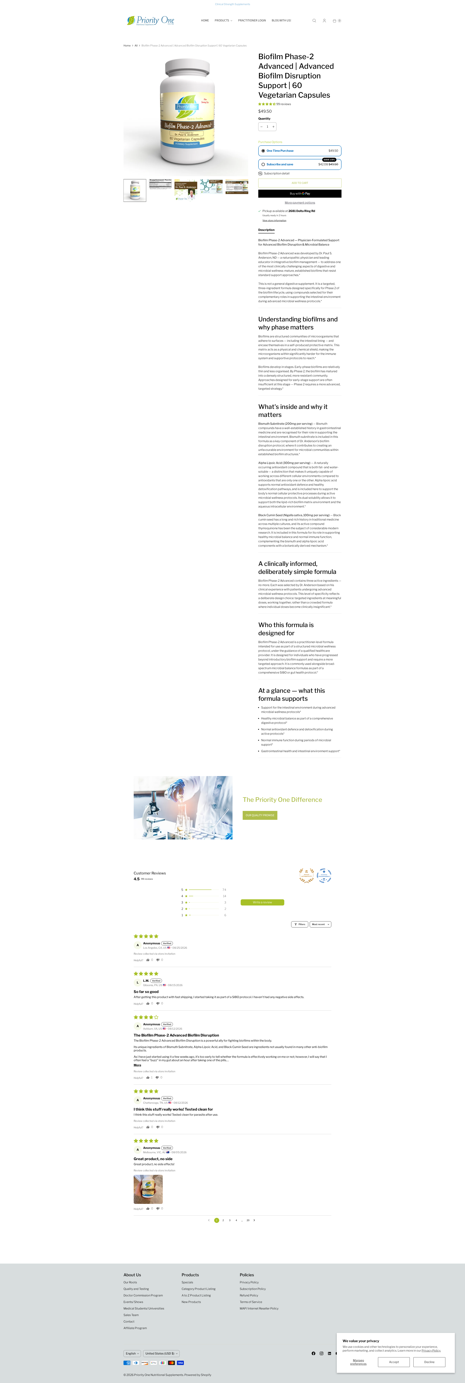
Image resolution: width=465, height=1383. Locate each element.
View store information (274, 220)
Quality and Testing (136, 1289)
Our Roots (130, 1282)
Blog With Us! (281, 20)
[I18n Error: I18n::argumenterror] (135, 190)
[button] (267, 104)
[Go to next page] (255, 1220)
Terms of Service (251, 1302)
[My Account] (324, 20)
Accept (394, 1362)
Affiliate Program (135, 1328)
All (136, 45)
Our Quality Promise (260, 815)
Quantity (264, 118)
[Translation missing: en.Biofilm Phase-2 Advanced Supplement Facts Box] (160, 184)
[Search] (314, 20)
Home (205, 20)
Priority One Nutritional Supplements (158, 1375)
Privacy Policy (249, 1282)
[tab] (266, 230)
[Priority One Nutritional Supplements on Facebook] (314, 1353)
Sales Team (131, 1315)
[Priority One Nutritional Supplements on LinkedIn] (329, 1353)
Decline (429, 1362)
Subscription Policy (253, 1289)
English (131, 1353)
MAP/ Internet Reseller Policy (259, 1308)
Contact (129, 1321)
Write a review (262, 902)
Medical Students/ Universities (144, 1308)
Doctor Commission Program (143, 1295)
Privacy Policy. (431, 1350)
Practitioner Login (252, 20)
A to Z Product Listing (196, 1295)
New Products (191, 1302)
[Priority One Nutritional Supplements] (151, 20)
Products (222, 20)
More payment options (300, 202)
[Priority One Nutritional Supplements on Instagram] (322, 1353)
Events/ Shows (133, 1302)
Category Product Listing (199, 1289)
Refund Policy (249, 1295)
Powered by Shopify (197, 1375)
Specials (187, 1282)
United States (159, 1353)
